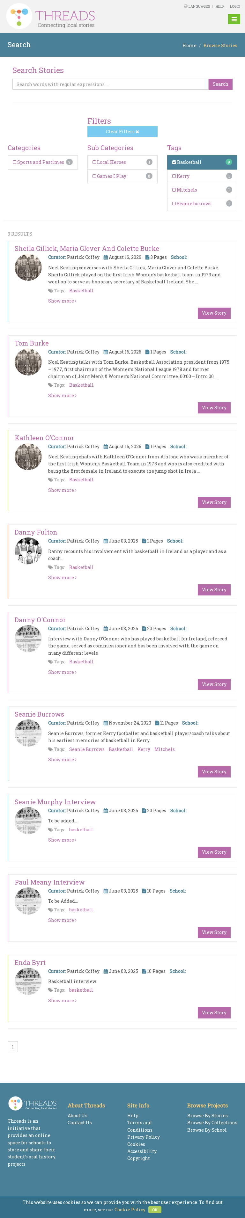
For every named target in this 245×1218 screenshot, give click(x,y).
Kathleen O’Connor (44, 438)
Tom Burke (32, 343)
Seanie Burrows (39, 714)
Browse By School (207, 1130)
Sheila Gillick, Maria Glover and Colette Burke (87, 248)
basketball (81, 830)
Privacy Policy (143, 1137)
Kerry (182, 176)
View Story (214, 313)
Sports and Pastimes (40, 162)
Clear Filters (121, 131)
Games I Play (111, 176)
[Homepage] (77, 16)
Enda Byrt (30, 962)
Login (235, 6)
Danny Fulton (36, 532)
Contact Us (80, 1123)
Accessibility (142, 1151)
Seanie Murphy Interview (55, 802)
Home (189, 45)
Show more (61, 301)
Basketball (189, 162)
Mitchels (186, 190)
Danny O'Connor (40, 620)
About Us (77, 1115)
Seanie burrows (194, 204)
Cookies (136, 1144)
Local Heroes (111, 162)
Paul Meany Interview (50, 882)
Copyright (138, 1158)
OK (155, 1209)
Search (220, 84)
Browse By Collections (212, 1123)
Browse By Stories (207, 1115)
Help (220, 6)
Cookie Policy (130, 1210)
